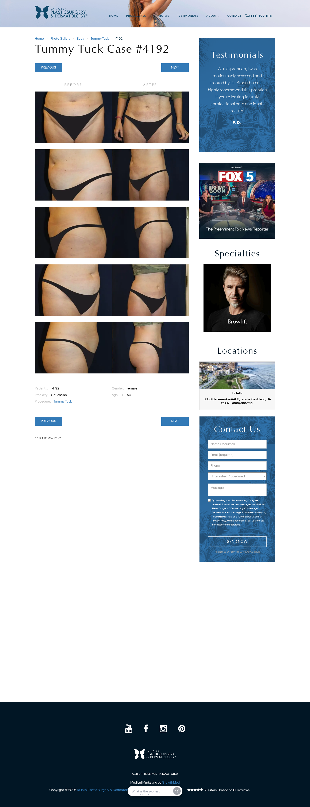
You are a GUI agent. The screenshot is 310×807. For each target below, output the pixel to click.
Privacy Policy (219, 521)
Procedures (136, 16)
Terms (256, 552)
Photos (163, 16)
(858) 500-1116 (260, 16)
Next (175, 67)
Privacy (247, 552)
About (211, 16)
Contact (234, 16)
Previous (48, 67)
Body (80, 38)
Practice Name (155, 2)
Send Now (237, 542)
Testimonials (187, 16)
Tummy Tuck (100, 38)
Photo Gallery (60, 38)
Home (113, 16)
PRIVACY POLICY (168, 774)
